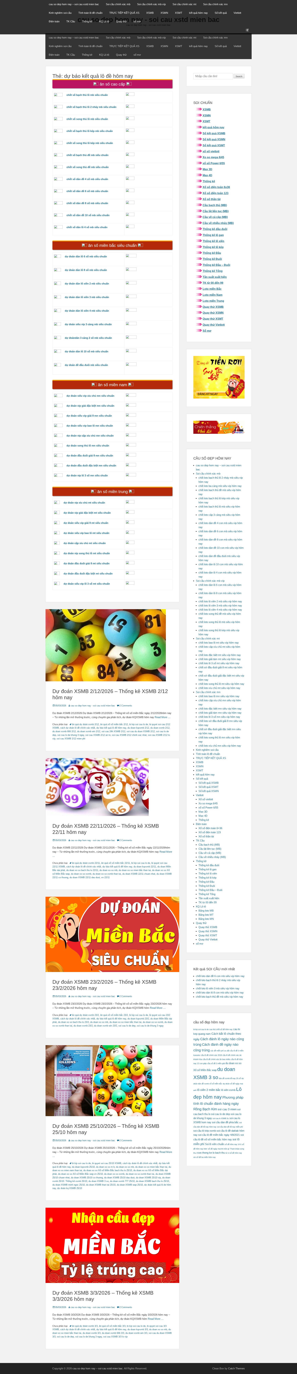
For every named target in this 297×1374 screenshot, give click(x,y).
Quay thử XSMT (213, 318)
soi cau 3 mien (227, 1109)
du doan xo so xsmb (81, 874)
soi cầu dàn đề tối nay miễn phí (230, 1127)
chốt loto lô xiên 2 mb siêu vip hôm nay (220, 601)
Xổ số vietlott (206, 799)
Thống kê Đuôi (212, 259)
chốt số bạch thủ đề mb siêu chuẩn (87, 155)
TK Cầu (70, 21)
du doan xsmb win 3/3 (136, 1333)
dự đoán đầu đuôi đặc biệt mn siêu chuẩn (91, 465)
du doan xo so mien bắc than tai (135, 870)
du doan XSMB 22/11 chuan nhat (138, 874)
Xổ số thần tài (212, 199)
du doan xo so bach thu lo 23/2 (73, 1022)
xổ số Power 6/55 (214, 163)
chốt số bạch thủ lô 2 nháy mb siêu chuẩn (91, 106)
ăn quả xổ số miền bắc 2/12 (114, 724)
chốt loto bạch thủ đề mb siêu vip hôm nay (219, 996)
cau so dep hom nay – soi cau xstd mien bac (74, 4)
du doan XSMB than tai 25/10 (101, 1184)
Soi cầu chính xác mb (118, 4)
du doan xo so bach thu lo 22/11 (82, 870)
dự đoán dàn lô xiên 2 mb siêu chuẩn (87, 283)
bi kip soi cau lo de (138, 724)
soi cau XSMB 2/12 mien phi (71, 738)
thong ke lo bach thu (213, 1152)
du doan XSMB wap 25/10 (130, 1184)
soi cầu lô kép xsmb (204, 1130)
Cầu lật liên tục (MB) (216, 211)
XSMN (164, 12)
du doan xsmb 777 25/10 (122, 1181)
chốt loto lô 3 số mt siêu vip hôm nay (219, 663)
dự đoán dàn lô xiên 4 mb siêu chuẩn (87, 310)
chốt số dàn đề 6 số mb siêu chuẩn (87, 191)
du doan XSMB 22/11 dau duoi (85, 877)
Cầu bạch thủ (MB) (215, 205)
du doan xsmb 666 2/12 (64, 731)
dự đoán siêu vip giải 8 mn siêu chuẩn (89, 415)
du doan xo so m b (105, 1167)
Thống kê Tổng (213, 271)
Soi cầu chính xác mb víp (151, 4)
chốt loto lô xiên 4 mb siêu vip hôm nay (220, 609)
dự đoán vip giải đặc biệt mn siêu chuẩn (90, 405)
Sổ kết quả (221, 12)
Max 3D (207, 169)
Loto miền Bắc (212, 288)
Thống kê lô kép (213, 247)
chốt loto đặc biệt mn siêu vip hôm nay (220, 708)
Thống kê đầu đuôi (215, 229)
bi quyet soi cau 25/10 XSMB (106, 1163)
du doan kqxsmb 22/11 (145, 866)
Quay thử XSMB (213, 306)
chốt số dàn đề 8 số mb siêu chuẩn (87, 203)
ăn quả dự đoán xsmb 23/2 (85, 1015)
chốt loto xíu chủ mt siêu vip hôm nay (219, 687)
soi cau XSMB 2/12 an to (98, 735)
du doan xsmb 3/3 (92, 1333)
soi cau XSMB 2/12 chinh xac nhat (129, 735)
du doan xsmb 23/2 (83, 1025)
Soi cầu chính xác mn (215, 4)
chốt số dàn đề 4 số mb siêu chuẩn (87, 179)
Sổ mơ (207, 330)
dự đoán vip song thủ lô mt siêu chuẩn (87, 553)
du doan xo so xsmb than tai (107, 874)
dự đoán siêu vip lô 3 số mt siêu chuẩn (87, 583)
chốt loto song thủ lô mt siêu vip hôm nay (221, 683)
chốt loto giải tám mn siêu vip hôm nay (220, 712)
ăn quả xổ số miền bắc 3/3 (112, 1326)
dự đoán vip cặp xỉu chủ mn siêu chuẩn (90, 435)
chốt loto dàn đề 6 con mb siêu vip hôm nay (220, 976)
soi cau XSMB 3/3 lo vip (115, 1336)
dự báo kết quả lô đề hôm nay (111, 728)
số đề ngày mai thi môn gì (218, 1149)
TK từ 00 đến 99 (213, 282)
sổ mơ (137, 21)
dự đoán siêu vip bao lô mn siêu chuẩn (90, 425)
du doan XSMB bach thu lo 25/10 (152, 1181)
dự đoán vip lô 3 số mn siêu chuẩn (87, 475)
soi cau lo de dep (126, 1025)
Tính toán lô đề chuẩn (90, 12)
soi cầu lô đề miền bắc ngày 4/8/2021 (219, 1134)
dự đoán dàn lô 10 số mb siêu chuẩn (86, 351)
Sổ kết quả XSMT (214, 145)
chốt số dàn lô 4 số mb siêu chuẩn (87, 227)
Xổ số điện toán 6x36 (216, 187)
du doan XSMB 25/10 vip (148, 1177)
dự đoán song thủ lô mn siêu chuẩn (88, 445)
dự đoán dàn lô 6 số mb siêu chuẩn (86, 256)
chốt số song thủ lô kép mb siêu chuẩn (90, 143)
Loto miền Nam (212, 294)
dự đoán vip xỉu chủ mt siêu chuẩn (84, 502)
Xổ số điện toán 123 (215, 193)
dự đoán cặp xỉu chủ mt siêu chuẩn (85, 543)
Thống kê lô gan (213, 235)
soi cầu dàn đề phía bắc (225, 1122)
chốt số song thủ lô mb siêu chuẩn (87, 119)
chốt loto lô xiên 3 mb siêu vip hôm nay (220, 605)
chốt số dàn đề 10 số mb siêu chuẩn (88, 215)
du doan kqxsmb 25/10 (83, 1167)
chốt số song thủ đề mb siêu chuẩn (88, 167)
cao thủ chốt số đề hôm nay (221, 1029)
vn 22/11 (105, 877)
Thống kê (87, 21)
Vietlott (237, 12)
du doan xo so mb (108, 870)
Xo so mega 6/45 (213, 157)
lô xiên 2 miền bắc (209, 1090)
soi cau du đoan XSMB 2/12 (141, 731)
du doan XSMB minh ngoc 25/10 (68, 1184)
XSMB (150, 12)
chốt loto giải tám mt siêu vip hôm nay (220, 659)
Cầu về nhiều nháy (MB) (218, 223)
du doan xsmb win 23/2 (105, 1025)
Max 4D (207, 175)
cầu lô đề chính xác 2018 (211, 1055)
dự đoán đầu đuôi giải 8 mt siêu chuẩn (86, 563)
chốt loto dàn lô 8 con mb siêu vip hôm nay (220, 992)
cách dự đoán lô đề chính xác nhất (77, 728)
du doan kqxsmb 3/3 (138, 1329)
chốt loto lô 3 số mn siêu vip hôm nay (219, 716)
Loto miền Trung (213, 300)
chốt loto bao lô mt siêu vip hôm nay (219, 642)
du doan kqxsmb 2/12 (138, 728)
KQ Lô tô (104, 21)
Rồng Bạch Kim (205, 1109)
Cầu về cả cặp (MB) (215, 217)
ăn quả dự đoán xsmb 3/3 (85, 1326)
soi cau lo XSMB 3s (221, 1118)
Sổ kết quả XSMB (214, 133)
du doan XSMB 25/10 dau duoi (119, 1177)
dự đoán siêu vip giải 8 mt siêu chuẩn (86, 522)
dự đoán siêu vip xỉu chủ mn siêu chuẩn (90, 395)
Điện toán (54, 21)
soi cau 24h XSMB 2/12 (113, 731)
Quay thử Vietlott (214, 324)
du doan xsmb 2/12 (159, 728)
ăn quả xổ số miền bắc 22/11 (115, 863)
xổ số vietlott (211, 151)
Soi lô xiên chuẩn (214, 1144)
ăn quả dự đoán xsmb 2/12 (85, 724)
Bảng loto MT (206, 914)
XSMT (178, 12)
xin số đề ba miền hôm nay (204, 1157)
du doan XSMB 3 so (99, 1181)
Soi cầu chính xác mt (184, 4)
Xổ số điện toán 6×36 (210, 828)
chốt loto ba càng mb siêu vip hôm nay (220, 485)
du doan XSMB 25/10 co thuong (87, 1177)
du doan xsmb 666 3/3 (113, 1333)
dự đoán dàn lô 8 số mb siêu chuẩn (86, 270)
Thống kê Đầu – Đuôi (216, 265)
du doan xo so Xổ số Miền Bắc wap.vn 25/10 (80, 1174)
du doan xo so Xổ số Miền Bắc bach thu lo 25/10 (107, 1170)
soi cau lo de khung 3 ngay (70, 735)
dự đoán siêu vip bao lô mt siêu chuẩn (86, 533)
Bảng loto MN (206, 918)
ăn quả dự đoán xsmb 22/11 (86, 863)
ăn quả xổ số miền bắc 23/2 (114, 1015)
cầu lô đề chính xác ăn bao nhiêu (216, 1059)
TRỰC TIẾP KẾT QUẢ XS (124, 12)
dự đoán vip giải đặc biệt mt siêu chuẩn (87, 512)
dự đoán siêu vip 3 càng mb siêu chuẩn (88, 324)
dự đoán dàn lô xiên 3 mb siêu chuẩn (87, 297)
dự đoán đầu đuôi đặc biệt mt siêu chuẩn (88, 573)
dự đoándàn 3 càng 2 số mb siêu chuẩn (88, 337)
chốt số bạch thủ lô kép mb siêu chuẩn (90, 131)
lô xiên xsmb (228, 1090)
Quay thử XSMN (213, 312)
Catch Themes (236, 1368)
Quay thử (121, 21)
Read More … (162, 717)
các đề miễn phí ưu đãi (219, 1051)
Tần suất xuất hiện (215, 277)
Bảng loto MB (206, 910)
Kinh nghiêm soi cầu (60, 12)
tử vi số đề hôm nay (234, 1153)
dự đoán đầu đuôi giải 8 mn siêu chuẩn (90, 455)
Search (239, 76)
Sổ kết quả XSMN (214, 139)
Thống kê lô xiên (213, 241)
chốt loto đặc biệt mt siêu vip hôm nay (220, 655)
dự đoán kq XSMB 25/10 (69, 1188)
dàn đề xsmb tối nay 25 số (230, 1078)
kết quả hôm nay (198, 12)
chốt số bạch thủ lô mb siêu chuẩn (87, 94)
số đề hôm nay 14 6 (233, 1144)
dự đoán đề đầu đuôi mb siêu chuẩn (86, 365)
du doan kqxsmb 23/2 (138, 1018)
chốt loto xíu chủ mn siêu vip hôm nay (220, 745)
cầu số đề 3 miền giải (216, 1063)
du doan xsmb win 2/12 (88, 731)
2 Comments (125, 705)
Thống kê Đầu (212, 253)
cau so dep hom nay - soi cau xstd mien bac (93, 705)
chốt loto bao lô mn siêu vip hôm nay (219, 696)
